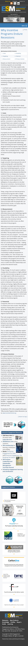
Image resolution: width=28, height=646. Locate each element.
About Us (7, 1)
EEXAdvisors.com (8, 441)
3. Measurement (6, 59)
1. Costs (4, 53)
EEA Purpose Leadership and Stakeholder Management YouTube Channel (8, 463)
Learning (14, 1)
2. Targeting (5, 56)
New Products (14, 620)
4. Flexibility (18, 53)
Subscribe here (7, 439)
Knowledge (5, 622)
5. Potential (18, 56)
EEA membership (8, 445)
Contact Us (22, 1)
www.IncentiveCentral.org (9, 413)
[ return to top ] (22, 416)
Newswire (5, 620)
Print (25, 30)
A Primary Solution (19, 59)
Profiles (13, 622)
